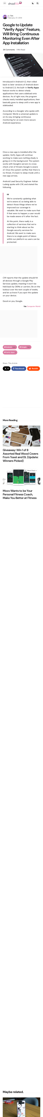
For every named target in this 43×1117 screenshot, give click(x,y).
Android (10, 347)
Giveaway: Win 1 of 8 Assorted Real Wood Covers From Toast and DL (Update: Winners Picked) (20, 455)
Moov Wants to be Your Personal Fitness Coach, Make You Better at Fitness (19, 494)
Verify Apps (11, 352)
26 (9, 50)
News (8, 1101)
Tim (11, 16)
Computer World (33, 306)
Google (25, 347)
